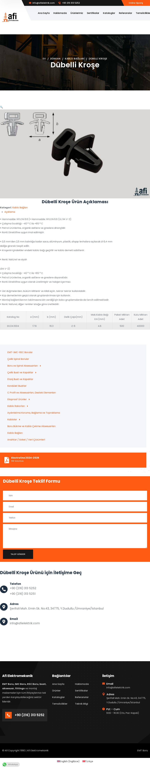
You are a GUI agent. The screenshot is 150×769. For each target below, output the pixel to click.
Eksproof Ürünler (17, 399)
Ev (44, 58)
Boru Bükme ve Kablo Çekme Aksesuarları (31, 426)
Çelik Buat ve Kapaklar (20, 372)
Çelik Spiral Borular (18, 359)
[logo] (10, 17)
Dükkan (55, 58)
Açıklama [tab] (9, 212)
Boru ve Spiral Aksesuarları (22, 365)
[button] (1, 107)
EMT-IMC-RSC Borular (20, 352)
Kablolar (12, 419)
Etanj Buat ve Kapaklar (20, 379)
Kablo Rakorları (16, 406)
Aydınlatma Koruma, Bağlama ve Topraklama (33, 412)
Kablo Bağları (74, 58)
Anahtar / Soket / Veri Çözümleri (26, 439)
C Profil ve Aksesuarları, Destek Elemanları (31, 392)
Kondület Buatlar (17, 386)
